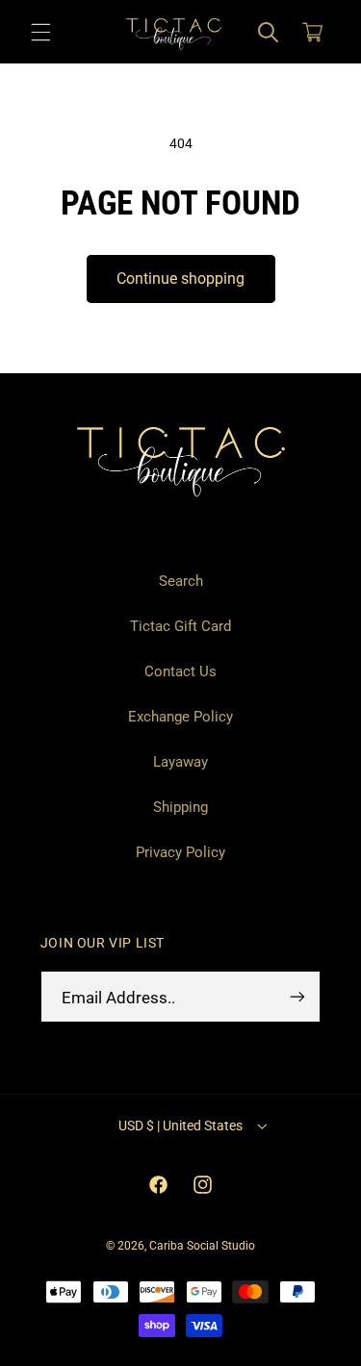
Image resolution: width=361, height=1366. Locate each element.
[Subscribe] (297, 997)
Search (181, 581)
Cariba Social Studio (202, 1245)
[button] (40, 32)
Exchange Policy (180, 716)
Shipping (180, 807)
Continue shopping (180, 278)
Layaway (180, 762)
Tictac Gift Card (180, 626)
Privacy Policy (180, 852)
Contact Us (180, 671)
